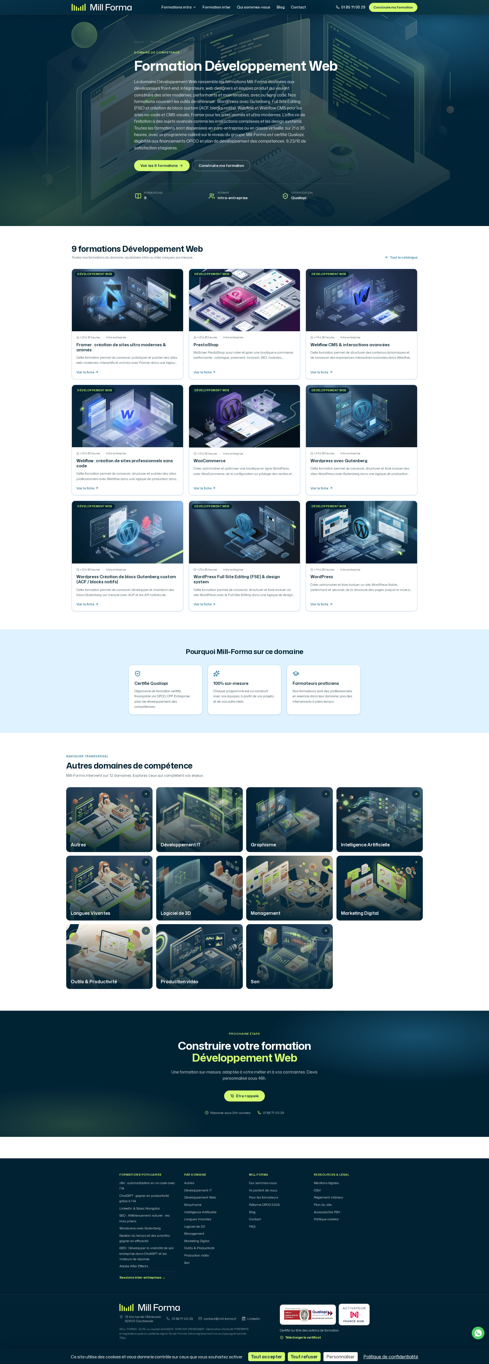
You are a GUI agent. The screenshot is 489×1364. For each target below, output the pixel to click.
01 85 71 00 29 (353, 7)
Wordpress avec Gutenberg (140, 1228)
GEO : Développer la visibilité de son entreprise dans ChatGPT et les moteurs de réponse (146, 1253)
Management (194, 1233)
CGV (317, 1190)
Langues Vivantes (197, 1219)
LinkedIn (253, 1318)
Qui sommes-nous (253, 7)
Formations (158, 42)
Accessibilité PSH (327, 1212)
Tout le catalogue (403, 257)
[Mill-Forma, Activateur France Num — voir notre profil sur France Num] (354, 1314)
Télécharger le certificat (303, 1337)
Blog (281, 7)
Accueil (139, 42)
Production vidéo (196, 1255)
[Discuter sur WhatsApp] (478, 1333)
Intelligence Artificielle (200, 1212)
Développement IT (198, 1190)
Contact (298, 7)
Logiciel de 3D (194, 1226)
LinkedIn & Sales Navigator (139, 1208)
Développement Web (200, 1197)
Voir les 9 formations (159, 165)
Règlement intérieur (328, 1197)
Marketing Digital (196, 1241)
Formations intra (177, 7)
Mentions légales (326, 1183)
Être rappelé (247, 1095)
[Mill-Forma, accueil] (102, 7)
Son (187, 1262)
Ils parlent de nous (263, 1190)
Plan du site (323, 1204)
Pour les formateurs (263, 1197)
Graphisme (192, 1204)
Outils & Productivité (199, 1248)
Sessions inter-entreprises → (142, 1277)
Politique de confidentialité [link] (390, 1357)
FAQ (252, 1226)
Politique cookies (326, 1219)
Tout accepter (266, 1357)
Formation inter (217, 7)
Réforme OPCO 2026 (264, 1204)
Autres (189, 1183)
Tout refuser (304, 1357)
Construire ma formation (393, 7)
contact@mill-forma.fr (220, 1318)
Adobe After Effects (133, 1266)
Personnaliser (340, 1357)
